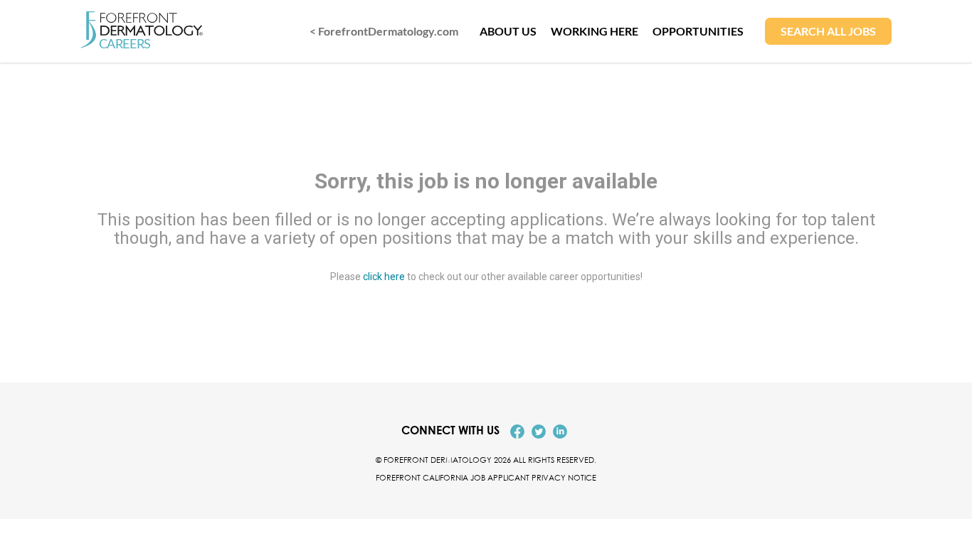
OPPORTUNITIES (698, 31)
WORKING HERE (594, 31)
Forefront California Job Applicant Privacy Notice (486, 477)
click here (384, 276)
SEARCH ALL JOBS (828, 31)
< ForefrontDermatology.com (384, 31)
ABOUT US (508, 31)
